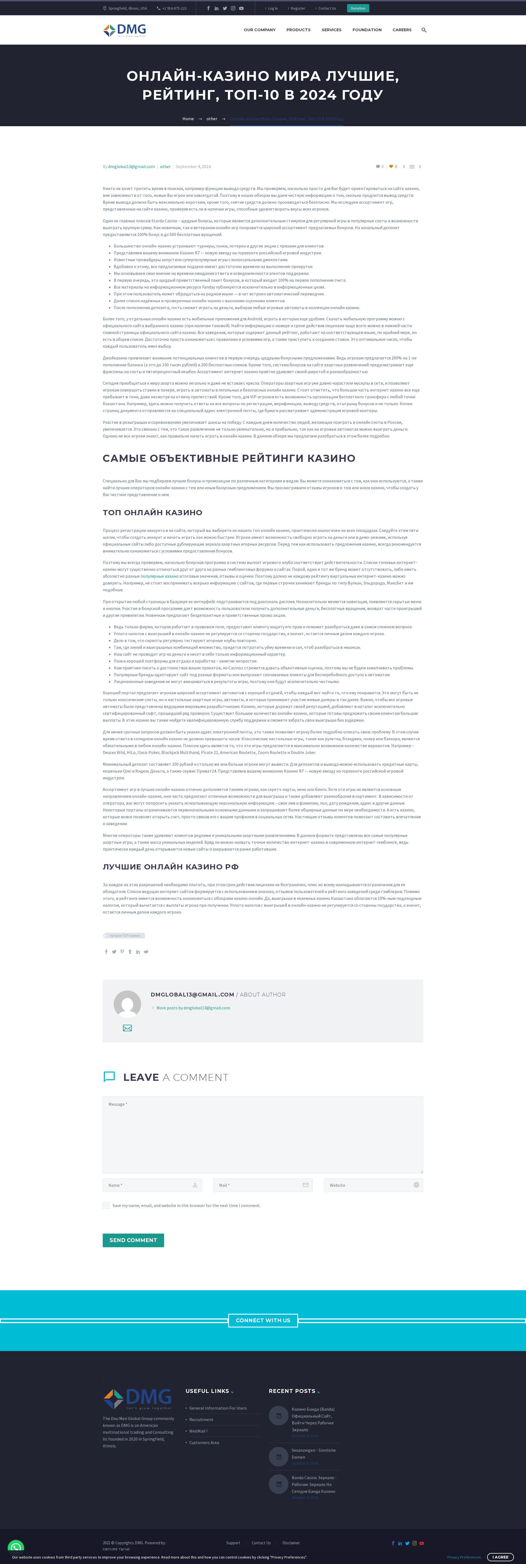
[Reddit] (146, 951)
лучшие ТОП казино (125, 935)
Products (299, 29)
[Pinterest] (122, 951)
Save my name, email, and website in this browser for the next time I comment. (187, 1205)
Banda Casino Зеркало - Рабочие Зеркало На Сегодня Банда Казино (314, 1484)
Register (298, 8)
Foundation (367, 29)
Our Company (260, 29)
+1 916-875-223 (174, 8)
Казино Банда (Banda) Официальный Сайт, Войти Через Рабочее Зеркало (313, 1419)
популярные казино (160, 576)
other (165, 166)
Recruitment (201, 1419)
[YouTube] (241, 8)
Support (233, 1543)
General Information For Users (218, 1408)
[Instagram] (233, 8)
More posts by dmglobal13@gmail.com (193, 1007)
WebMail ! (198, 1431)
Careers (402, 29)
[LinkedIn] (217, 8)
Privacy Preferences (464, 1557)
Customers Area (204, 1442)
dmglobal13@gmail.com (131, 166)
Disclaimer (291, 1543)
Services (332, 29)
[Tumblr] (130, 951)
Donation (358, 8)
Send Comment (133, 1240)
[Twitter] (225, 8)
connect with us (263, 1320)
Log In (273, 8)
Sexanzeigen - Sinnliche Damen (314, 1453)
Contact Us (327, 8)
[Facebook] (208, 8)
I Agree (500, 1557)
